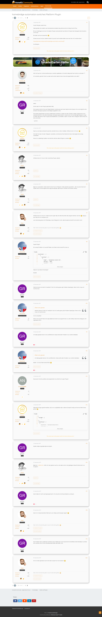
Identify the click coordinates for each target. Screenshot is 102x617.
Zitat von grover (40, 307)
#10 (86, 303)
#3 (86, 100)
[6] (35, 261)
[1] (35, 254)
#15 (86, 443)
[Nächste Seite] (27, 18)
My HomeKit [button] (36, 48)
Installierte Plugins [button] (38, 230)
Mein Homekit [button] (37, 276)
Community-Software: (51, 614)
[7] (35, 263)
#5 (86, 155)
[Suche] (88, 2)
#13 (86, 376)
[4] (35, 258)
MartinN (41, 465)
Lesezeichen (17, 90)
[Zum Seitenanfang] (100, 612)
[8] (35, 264)
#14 (86, 404)
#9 (86, 284)
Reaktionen (17, 37)
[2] (35, 255)
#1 (86, 22)
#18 (86, 510)
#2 (86, 70)
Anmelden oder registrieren (78, 2)
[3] (35, 257)
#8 (86, 241)
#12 (86, 350)
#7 (86, 212)
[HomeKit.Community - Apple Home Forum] (41, 2)
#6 (86, 184)
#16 (86, 462)
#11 (86, 331)
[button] (88, 18)
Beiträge (17, 39)
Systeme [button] (36, 170)
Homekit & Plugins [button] (38, 93)
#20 (86, 557)
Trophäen (17, 87)
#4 (86, 128)
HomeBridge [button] (36, 176)
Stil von (51, 612)
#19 (86, 539)
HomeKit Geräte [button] (37, 233)
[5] (35, 260)
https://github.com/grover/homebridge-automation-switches (48, 41)
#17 (86, 491)
